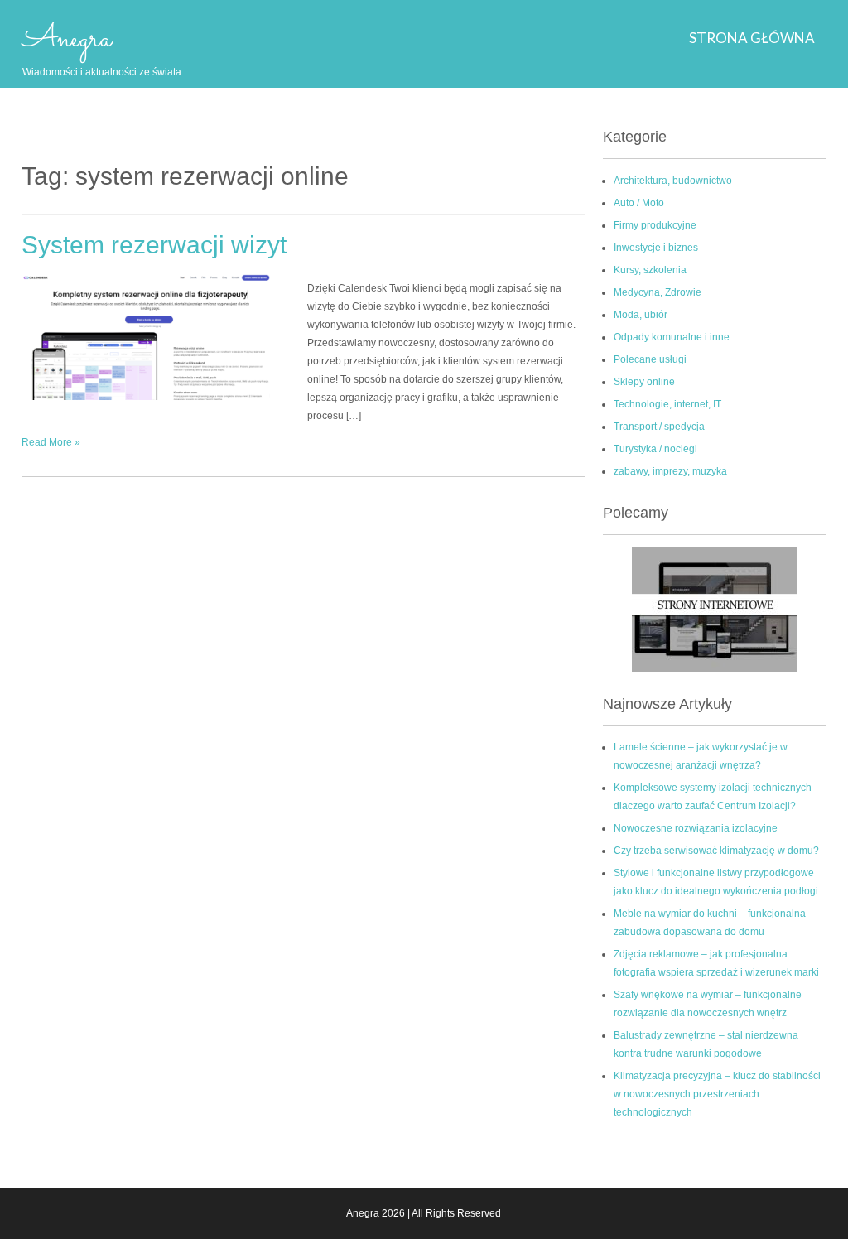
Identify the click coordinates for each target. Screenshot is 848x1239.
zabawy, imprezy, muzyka (670, 471)
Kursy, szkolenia (650, 270)
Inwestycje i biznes (656, 247)
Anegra (67, 39)
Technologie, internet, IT (667, 404)
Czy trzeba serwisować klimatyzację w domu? (716, 850)
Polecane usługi (650, 359)
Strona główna (752, 37)
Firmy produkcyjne (655, 225)
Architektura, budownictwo (673, 180)
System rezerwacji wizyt (154, 244)
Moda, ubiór (640, 315)
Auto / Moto (639, 203)
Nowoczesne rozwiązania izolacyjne (696, 828)
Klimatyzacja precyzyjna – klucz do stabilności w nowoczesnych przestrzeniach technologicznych (717, 1094)
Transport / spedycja (659, 426)
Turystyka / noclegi (655, 449)
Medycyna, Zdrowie (657, 292)
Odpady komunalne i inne (672, 337)
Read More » (51, 442)
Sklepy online (644, 382)
